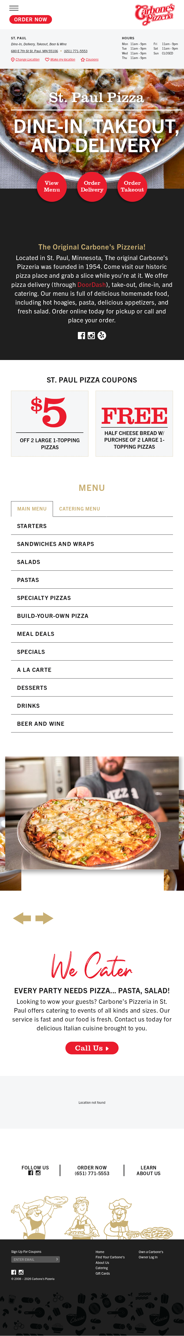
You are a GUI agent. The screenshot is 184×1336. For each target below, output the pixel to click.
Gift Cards (103, 1273)
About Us (102, 1262)
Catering (102, 1268)
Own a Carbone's (151, 1251)
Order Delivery (92, 186)
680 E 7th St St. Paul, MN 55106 (34, 51)
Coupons (92, 59)
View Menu (52, 186)
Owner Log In (148, 1257)
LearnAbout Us (149, 1170)
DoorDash (91, 284)
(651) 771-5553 (75, 51)
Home (100, 1251)
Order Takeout (132, 186)
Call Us (89, 1047)
